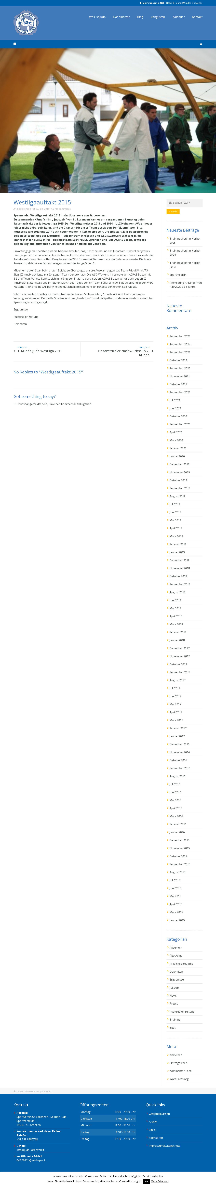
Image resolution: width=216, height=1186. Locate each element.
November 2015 (180, 848)
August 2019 (177, 496)
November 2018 (180, 568)
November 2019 (180, 472)
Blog (140, 17)
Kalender (179, 17)
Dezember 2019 (180, 464)
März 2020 (176, 440)
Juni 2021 (175, 408)
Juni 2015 (175, 888)
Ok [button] (146, 1181)
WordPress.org (179, 1079)
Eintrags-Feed (178, 1063)
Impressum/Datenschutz (164, 1146)
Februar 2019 (178, 544)
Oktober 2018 (178, 576)
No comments (63, 208)
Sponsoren (156, 1138)
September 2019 (180, 488)
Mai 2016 (175, 800)
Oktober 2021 (178, 384)
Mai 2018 (175, 608)
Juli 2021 (175, 400)
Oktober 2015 (178, 856)
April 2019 (176, 528)
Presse (174, 1003)
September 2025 (180, 336)
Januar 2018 (177, 640)
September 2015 (180, 864)
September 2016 (180, 768)
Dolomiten (20, 324)
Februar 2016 (178, 824)
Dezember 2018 (180, 560)
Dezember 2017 (180, 648)
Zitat (173, 1027)
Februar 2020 (178, 448)
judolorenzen (24, 208)
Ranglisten (158, 17)
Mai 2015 (175, 896)
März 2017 (176, 720)
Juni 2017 (175, 696)
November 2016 (180, 752)
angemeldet (33, 404)
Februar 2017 (178, 728)
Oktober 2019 (178, 480)
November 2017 (180, 656)
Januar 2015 (177, 920)
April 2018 (176, 616)
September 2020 (180, 424)
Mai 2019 (175, 520)
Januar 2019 (177, 552)
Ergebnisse (21, 309)
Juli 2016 (175, 784)
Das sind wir (121, 17)
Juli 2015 (175, 880)
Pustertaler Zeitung (26, 317)
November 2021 (180, 376)
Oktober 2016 (178, 760)
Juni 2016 (175, 792)
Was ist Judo (97, 17)
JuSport (174, 987)
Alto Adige (176, 955)
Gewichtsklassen (159, 1114)
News (173, 995)
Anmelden (176, 1055)
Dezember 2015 (180, 840)
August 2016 (177, 776)
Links (152, 1130)
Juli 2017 (175, 688)
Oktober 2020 (178, 416)
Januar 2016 (177, 832)
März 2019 (176, 536)
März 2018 (176, 624)
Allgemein (176, 947)
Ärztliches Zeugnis (181, 964)
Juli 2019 (175, 504)
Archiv (153, 1122)
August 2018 (177, 592)
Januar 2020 (177, 456)
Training (175, 1019)
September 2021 (180, 392)
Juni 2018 (175, 600)
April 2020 (176, 432)
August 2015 (177, 872)
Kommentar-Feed (181, 1071)
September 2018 (180, 584)
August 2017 (177, 680)
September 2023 (180, 352)
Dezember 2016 (180, 744)
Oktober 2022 (178, 360)
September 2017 (180, 672)
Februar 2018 (178, 632)
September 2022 (180, 368)
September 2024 (180, 344)
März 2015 (176, 912)
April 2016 (176, 808)
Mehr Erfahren (159, 1181)
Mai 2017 (175, 704)
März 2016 (176, 816)
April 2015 (176, 904)
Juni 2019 (175, 512)
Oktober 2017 (178, 664)
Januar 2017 (177, 736)
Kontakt (197, 17)
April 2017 (176, 712)
